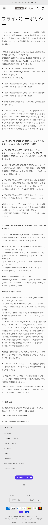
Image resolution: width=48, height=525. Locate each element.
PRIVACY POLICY (11, 438)
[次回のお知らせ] (43, 2)
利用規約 (7, 458)
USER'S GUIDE (10, 443)
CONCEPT (8, 433)
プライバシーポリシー (28, 519)
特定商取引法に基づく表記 (14, 463)
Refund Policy (9, 468)
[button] (4, 8)
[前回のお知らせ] (4, 2)
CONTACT (8, 448)
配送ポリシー (16, 522)
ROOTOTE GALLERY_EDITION (23, 516)
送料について (9, 453)
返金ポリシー (16, 519)
